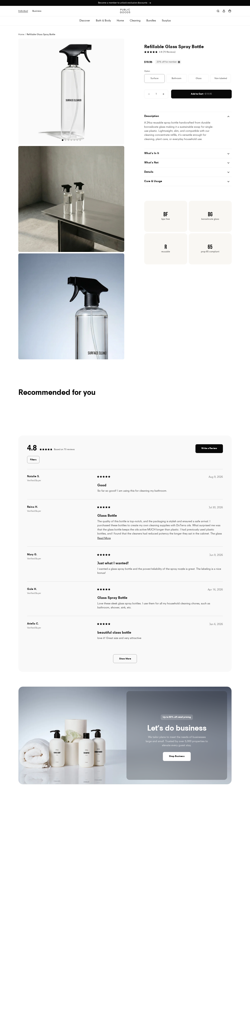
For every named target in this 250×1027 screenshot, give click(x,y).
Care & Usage (153, 181)
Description (151, 116)
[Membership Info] (150, 3)
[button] (121, 96)
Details (148, 172)
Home (21, 34)
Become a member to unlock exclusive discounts (123, 3)
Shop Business (177, 756)
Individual (23, 11)
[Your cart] (230, 11)
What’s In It (151, 153)
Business (36, 11)
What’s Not (151, 162)
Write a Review (212, 450)
